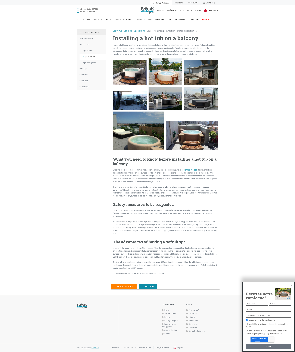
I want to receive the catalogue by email (264, 320)
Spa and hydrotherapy (197, 331)
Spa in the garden (89, 63)
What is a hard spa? (87, 38)
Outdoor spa (84, 44)
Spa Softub (117, 31)
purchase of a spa (190, 170)
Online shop (210, 3)
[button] (291, 285)
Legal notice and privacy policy (169, 325)
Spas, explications (170, 330)
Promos (167, 317)
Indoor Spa (83, 69)
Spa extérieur (139, 31)
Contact (167, 334)
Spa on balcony (90, 56)
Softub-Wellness (162, 3)
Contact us (149, 287)
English (180, 348)
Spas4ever (179, 3)
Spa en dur (128, 31)
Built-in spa (84, 75)
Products (115, 348)
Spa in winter (88, 50)
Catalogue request (125, 287)
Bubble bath (84, 81)
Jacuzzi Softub (170, 313)
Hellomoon (95, 348)
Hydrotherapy (84, 87)
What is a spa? (194, 310)
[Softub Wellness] (147, 10)
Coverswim (193, 3)
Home (166, 310)
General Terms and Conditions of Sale (137, 348)
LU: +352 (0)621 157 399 (89, 9)
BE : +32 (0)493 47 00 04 (88, 11)
